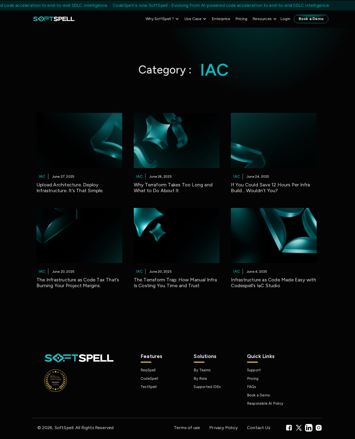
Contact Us (258, 427)
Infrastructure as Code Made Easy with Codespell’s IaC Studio (273, 282)
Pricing (241, 18)
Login (285, 18)
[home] (54, 19)
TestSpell (149, 387)
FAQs (251, 387)
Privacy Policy (223, 427)
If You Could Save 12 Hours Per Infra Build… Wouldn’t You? (270, 187)
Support (254, 370)
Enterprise (221, 18)
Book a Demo (311, 18)
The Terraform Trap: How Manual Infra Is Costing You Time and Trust (175, 282)
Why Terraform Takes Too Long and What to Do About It (173, 187)
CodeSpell (149, 378)
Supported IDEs (207, 387)
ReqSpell (148, 370)
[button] (161, 19)
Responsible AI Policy (265, 403)
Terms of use (187, 427)
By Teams (202, 370)
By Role (200, 378)
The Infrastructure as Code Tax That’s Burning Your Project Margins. (77, 282)
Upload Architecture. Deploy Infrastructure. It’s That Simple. (70, 187)
